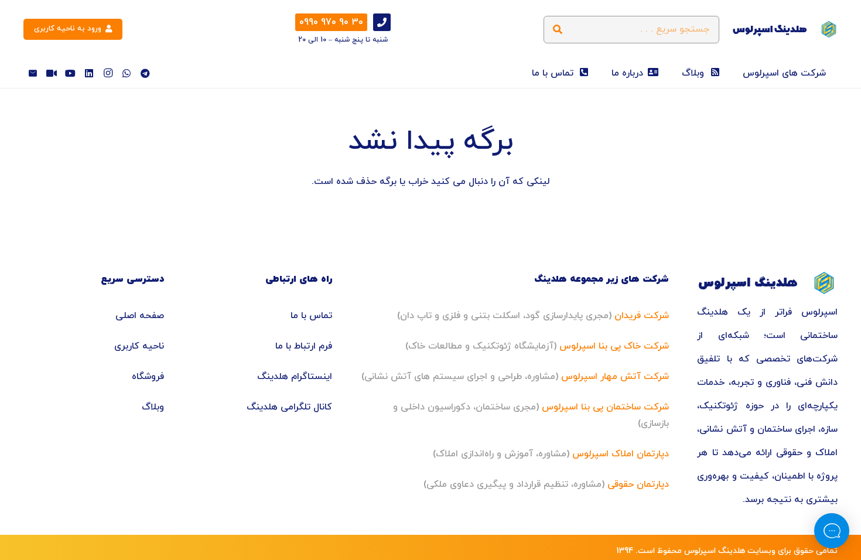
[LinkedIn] (89, 73)
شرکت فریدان (641, 315)
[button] (735, 73)
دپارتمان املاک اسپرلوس (620, 454)
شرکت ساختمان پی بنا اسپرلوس (605, 407)
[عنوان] (51, 73)
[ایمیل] (32, 73)
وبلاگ (153, 407)
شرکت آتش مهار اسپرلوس (615, 376)
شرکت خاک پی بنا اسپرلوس (614, 346)
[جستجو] (557, 29)
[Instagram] (107, 73)
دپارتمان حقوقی (638, 484)
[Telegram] (145, 73)
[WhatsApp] (126, 73)
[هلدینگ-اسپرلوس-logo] (829, 29)
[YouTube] (70, 73)
